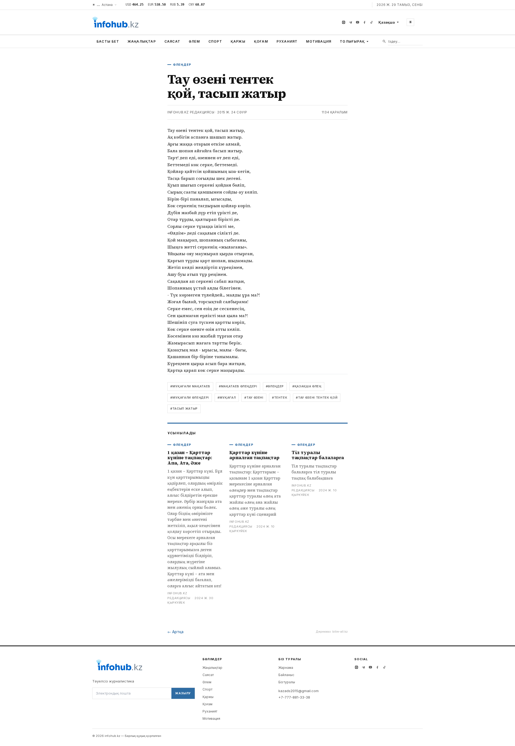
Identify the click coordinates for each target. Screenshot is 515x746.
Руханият (287, 41)
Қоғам (261, 41)
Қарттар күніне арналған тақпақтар (254, 455)
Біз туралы (286, 682)
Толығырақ (352, 41)
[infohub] (115, 22)
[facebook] (364, 22)
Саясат (172, 41)
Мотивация (318, 41)
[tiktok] (371, 22)
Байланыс (286, 675)
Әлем (194, 41)
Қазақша (386, 22)
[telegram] (350, 22)
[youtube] (357, 22)
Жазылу (183, 693)
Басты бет (108, 41)
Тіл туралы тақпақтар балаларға (318, 455)
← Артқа (175, 631)
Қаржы (238, 41)
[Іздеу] (384, 41)
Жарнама (285, 668)
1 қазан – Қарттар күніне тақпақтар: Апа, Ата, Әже (189, 457)
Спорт (215, 41)
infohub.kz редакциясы (191, 112)
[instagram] (343, 22)
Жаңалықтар (142, 41)
